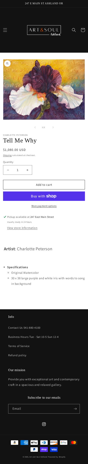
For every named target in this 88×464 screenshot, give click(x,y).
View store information (22, 228)
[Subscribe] (75, 409)
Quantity (8, 162)
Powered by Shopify (56, 457)
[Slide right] (53, 127)
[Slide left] (34, 127)
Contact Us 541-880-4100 (24, 327)
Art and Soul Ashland (38, 457)
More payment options (44, 205)
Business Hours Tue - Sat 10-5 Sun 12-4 (33, 337)
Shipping (7, 155)
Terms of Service (19, 346)
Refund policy (17, 355)
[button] (5, 30)
